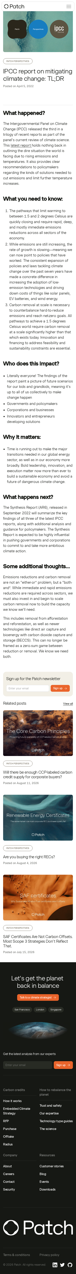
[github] (70, 1265)
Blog (43, 1174)
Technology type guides (56, 1121)
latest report (21, 145)
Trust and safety (51, 1105)
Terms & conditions (16, 1255)
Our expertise (49, 1113)
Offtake (8, 1136)
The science (48, 1129)
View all (68, 703)
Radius (8, 1144)
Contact (9, 1182)
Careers (8, 1174)
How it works (12, 1101)
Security (9, 1189)
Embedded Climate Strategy (16, 1111)
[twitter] (62, 1265)
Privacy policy (49, 1255)
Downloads (48, 1189)
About (7, 1166)
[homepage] (14, 6)
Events (44, 1182)
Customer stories (52, 1166)
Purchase (9, 1129)
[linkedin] (55, 1265)
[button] (68, 6)
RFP (6, 1121)
